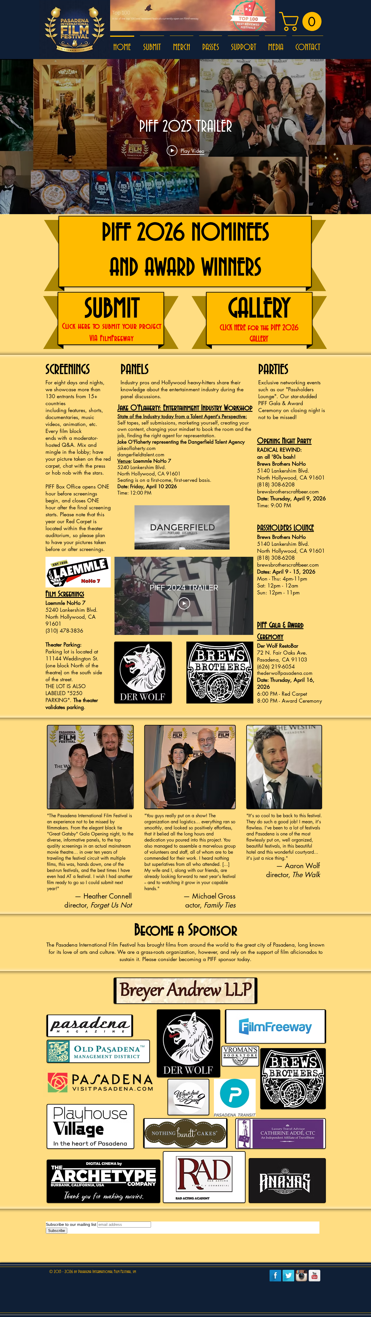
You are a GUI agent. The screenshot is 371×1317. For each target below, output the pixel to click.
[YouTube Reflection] (314, 1275)
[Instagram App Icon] (301, 1275)
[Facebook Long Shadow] (275, 1275)
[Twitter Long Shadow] (288, 1275)
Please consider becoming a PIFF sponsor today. (197, 959)
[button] (302, 21)
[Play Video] (184, 603)
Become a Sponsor (185, 930)
